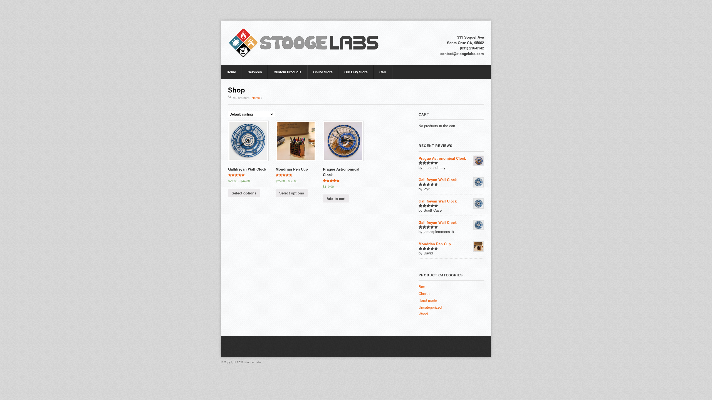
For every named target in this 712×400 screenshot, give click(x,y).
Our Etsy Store (356, 71)
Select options (244, 193)
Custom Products (287, 71)
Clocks (424, 293)
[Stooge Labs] (304, 43)
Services (255, 71)
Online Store (323, 71)
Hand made (428, 300)
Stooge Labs (252, 362)
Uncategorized (430, 307)
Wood (423, 313)
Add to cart (336, 198)
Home (231, 71)
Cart (382, 71)
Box (422, 286)
